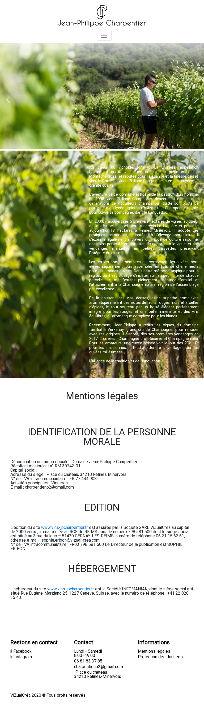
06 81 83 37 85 (88, 661)
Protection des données (160, 656)
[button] (8, 99)
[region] (102, 84)
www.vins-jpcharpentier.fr (64, 527)
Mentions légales (154, 651)
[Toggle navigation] (104, 35)
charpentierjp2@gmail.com (98, 666)
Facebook (22, 651)
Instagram (22, 656)
